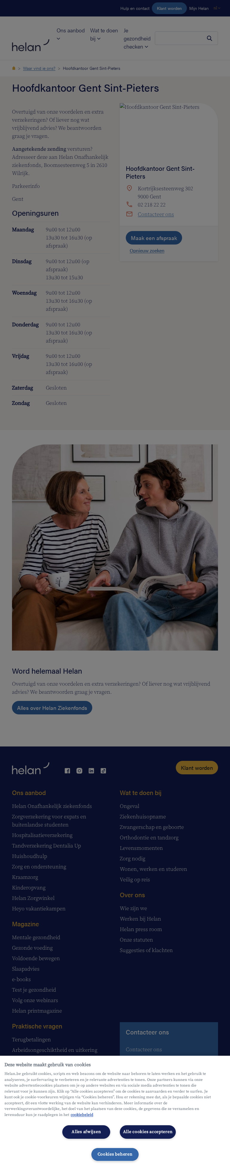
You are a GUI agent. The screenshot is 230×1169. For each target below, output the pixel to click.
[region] (115, 1112)
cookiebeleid (82, 1114)
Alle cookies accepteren (148, 1132)
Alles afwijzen (86, 1132)
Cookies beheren (115, 1154)
